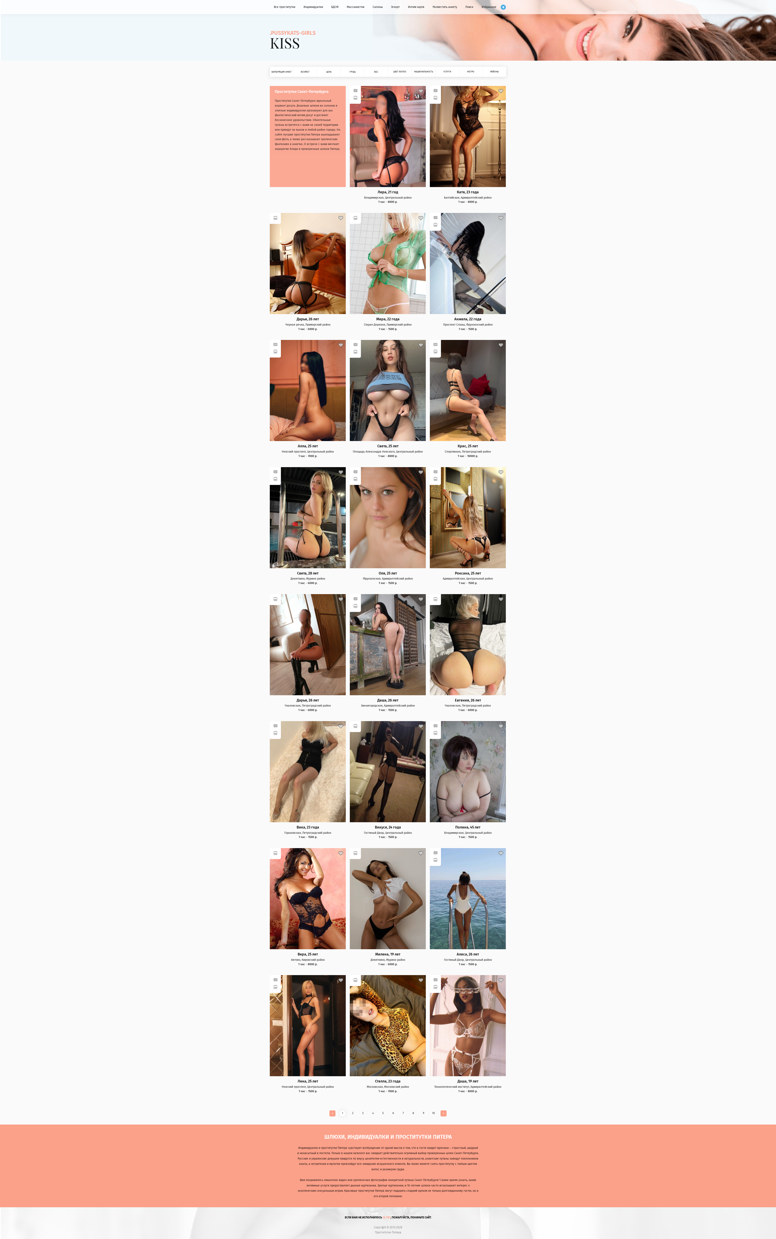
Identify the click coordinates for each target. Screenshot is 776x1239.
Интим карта (416, 7)
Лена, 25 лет (308, 1081)
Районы (494, 71)
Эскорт (395, 7)
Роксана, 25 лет (468, 573)
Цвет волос (399, 71)
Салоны (378, 7)
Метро (470, 71)
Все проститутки (284, 7)
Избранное (489, 7)
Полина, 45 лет (467, 827)
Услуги (447, 71)
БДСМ (334, 7)
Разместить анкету (445, 7)
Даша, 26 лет (387, 700)
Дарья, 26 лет (308, 319)
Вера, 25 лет (308, 954)
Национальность (423, 71)
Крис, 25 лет (468, 446)
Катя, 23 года (468, 192)
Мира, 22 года (388, 319)
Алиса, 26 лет (468, 954)
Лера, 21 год (388, 192)
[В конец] (444, 1113)
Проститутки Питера (388, 1232)
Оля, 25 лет (388, 573)
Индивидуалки (313, 7)
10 (433, 1113)
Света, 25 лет (388, 446)
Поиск (469, 7)
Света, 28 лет (307, 573)
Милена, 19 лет (387, 954)
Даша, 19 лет (468, 1081)
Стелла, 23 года (388, 1081)
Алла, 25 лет (308, 446)
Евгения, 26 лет (468, 700)
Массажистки (355, 7)
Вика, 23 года (308, 827)
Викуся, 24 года (388, 827)
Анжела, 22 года (467, 319)
